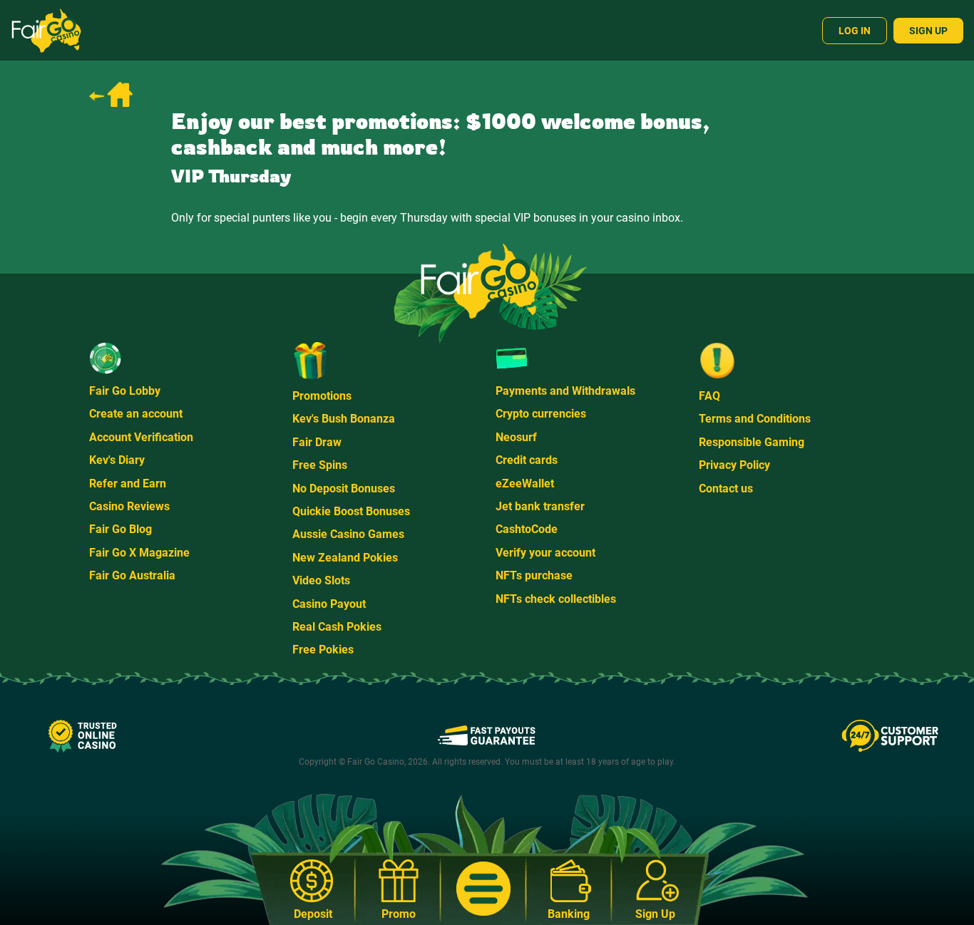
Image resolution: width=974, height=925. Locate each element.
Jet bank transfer (540, 506)
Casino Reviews (129, 506)
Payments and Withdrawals (565, 391)
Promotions (322, 396)
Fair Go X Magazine (139, 552)
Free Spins (319, 465)
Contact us (726, 488)
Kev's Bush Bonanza (343, 418)
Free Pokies (323, 649)
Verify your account (545, 552)
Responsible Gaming (751, 442)
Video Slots (321, 580)
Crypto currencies (541, 413)
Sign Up (928, 30)
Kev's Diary (117, 460)
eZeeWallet (525, 483)
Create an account (136, 413)
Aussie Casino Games (348, 534)
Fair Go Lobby (124, 391)
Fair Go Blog (120, 529)
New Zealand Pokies (345, 557)
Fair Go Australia (132, 575)
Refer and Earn (127, 483)
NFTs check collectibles (556, 599)
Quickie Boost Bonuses (351, 511)
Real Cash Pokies (336, 627)
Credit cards (527, 460)
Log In (855, 30)
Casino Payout (329, 604)
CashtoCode (527, 529)
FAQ (709, 396)
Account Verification (141, 437)
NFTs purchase (534, 575)
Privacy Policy (734, 465)
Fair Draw (317, 442)
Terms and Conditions (755, 418)
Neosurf (516, 437)
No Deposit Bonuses (343, 488)
